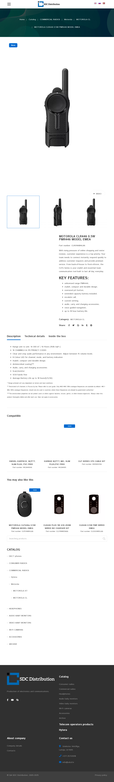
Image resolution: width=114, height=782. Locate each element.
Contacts (11, 750)
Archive (62, 718)
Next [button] (106, 116)
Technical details (34, 336)
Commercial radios (67, 689)
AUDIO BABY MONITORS (20, 615)
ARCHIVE (13, 644)
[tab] (15, 337)
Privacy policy (101, 775)
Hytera (14, 577)
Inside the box (57, 336)
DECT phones (15, 556)
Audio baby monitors (68, 698)
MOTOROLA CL (83, 19)
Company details (14, 745)
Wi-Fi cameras (65, 708)
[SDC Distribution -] (49, 4)
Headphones (64, 694)
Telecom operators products (76, 724)
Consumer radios (66, 684)
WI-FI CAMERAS (16, 629)
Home (22, 19)
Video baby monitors (68, 703)
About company (16, 738)
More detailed (24, 458)
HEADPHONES (15, 608)
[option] (57, 107)
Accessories (64, 713)
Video (98, 193)
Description (14, 336)
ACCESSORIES (15, 637)
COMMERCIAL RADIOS (50, 19)
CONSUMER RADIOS (18, 563)
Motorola (68, 19)
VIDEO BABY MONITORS (20, 622)
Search (104, 539)
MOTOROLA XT (20, 590)
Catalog (32, 19)
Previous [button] (8, 116)
